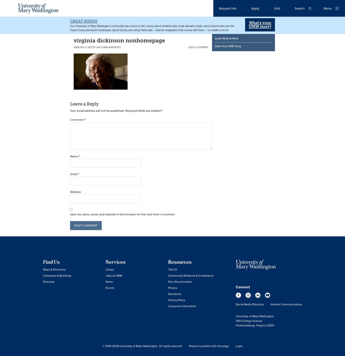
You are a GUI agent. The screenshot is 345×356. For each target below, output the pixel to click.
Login (239, 346)
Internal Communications (286, 304)
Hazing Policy (176, 300)
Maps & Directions (54, 269)
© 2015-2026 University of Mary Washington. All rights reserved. (142, 346)
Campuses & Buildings (57, 276)
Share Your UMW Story (228, 46)
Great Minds (83, 21)
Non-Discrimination (180, 282)
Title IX (172, 269)
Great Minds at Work (226, 38)
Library (110, 269)
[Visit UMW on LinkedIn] (258, 297)
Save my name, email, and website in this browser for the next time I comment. (123, 214)
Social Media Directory (250, 304)
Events (110, 288)
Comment (78, 119)
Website (75, 192)
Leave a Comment (198, 47)
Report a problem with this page (209, 346)
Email (74, 174)
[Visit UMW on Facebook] (239, 297)
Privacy (172, 288)
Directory (49, 282)
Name (75, 156)
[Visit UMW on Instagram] (248, 297)
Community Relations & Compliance (190, 276)
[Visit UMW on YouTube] (267, 297)
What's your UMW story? (260, 25)
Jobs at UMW (114, 276)
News (109, 282)
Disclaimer (174, 294)
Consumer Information (182, 306)
